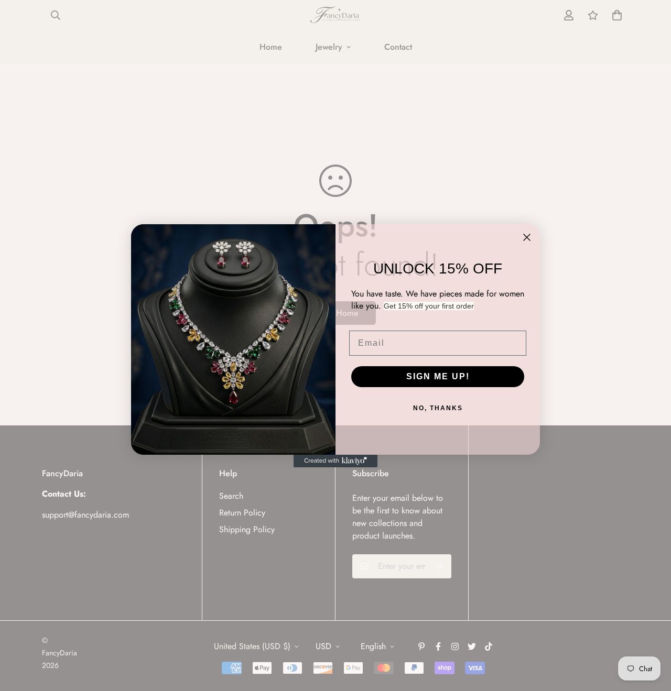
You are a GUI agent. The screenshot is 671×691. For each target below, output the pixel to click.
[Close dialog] (527, 237)
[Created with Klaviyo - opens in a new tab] (335, 461)
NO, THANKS (438, 408)
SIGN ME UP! (438, 376)
